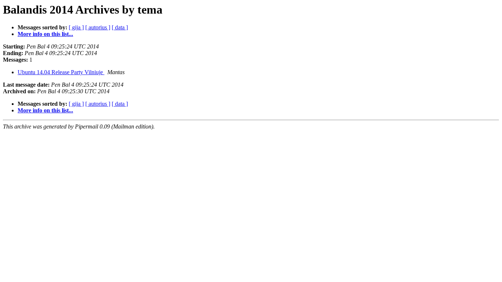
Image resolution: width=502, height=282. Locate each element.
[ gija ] (76, 27)
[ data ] (120, 27)
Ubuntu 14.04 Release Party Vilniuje (61, 72)
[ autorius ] (97, 27)
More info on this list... (45, 34)
